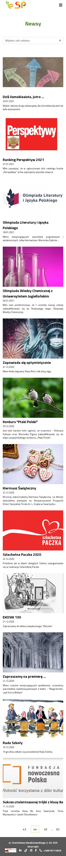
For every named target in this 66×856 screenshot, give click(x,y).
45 (45, 829)
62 (58, 829)
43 (24, 829)
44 (35, 829)
